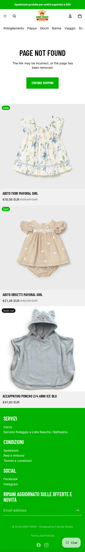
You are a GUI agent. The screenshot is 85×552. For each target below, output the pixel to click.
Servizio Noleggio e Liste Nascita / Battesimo (35, 432)
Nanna (56, 28)
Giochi (44, 28)
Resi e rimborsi (13, 455)
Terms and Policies (42, 535)
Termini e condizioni (17, 460)
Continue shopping (42, 83)
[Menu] (5, 16)
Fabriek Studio (64, 526)
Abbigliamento (13, 28)
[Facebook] (38, 545)
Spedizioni (10, 450)
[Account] (70, 16)
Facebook (10, 479)
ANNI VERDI (29, 526)
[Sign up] (77, 510)
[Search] (14, 16)
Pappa (32, 28)
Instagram (10, 484)
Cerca (7, 427)
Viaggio (70, 28)
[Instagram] (46, 545)
